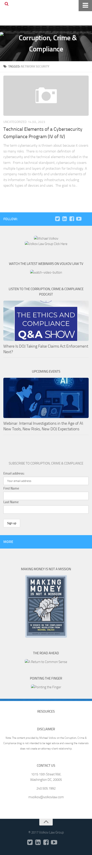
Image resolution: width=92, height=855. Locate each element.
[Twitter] (57, 219)
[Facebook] (71, 219)
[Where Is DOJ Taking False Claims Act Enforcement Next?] (46, 321)
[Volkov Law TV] (79, 219)
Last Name (11, 502)
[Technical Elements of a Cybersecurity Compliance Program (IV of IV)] (46, 96)
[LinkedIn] (64, 219)
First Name (11, 488)
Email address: (14, 473)
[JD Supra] (86, 219)
